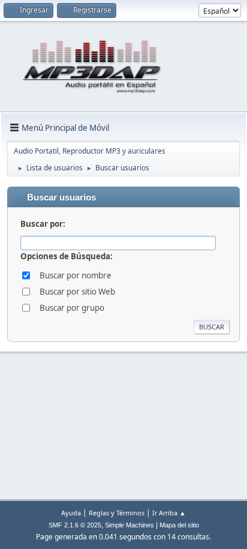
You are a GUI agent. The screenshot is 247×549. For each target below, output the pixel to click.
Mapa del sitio (179, 525)
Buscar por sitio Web (77, 291)
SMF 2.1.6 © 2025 (75, 525)
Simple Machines (129, 525)
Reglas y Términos (116, 512)
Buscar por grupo (72, 307)
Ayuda (71, 512)
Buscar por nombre (76, 275)
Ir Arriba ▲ (169, 512)
